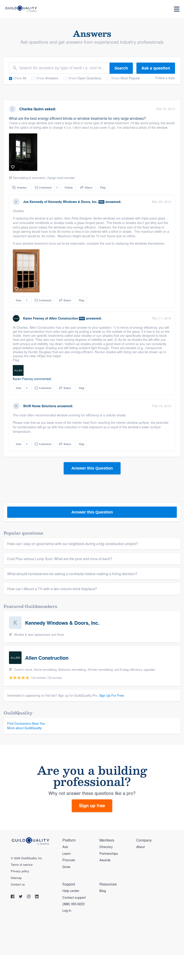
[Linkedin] (37, 897)
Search (121, 68)
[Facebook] (13, 897)
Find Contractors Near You (26, 723)
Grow (66, 866)
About (140, 846)
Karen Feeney (33, 318)
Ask (65, 846)
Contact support (74, 897)
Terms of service (22, 865)
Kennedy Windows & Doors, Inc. (73, 201)
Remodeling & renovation (29, 178)
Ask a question (155, 68)
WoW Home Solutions (39, 406)
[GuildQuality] (20, 9)
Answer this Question (92, 468)
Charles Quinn (31, 108)
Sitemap (16, 878)
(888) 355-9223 (73, 903)
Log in (66, 910)
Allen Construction (63, 318)
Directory (106, 846)
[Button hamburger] (177, 9)
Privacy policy (20, 871)
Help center (70, 890)
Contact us (18, 884)
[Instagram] (29, 897)
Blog (102, 890)
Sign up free (92, 805)
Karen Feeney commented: (32, 378)
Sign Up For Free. (112, 695)
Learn (66, 853)
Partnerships (108, 853)
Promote (68, 859)
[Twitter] (21, 897)
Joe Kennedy (33, 201)
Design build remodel (60, 178)
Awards (105, 859)
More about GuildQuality (24, 728)
